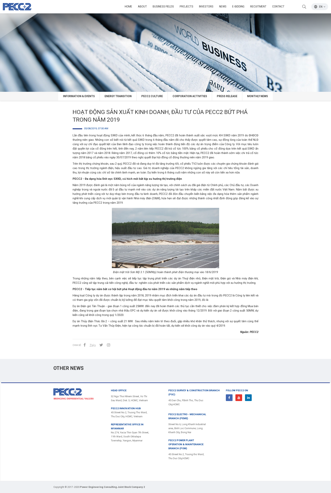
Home (128, 6)
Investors (206, 6)
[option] (165, 46)
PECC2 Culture (152, 96)
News (222, 6)
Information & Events (79, 96)
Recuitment (258, 6)
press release (227, 96)
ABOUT (142, 6)
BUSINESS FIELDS (163, 6)
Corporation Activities (190, 96)
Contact (278, 6)
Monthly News (257, 96)
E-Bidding (238, 6)
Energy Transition (118, 96)
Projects (186, 6)
